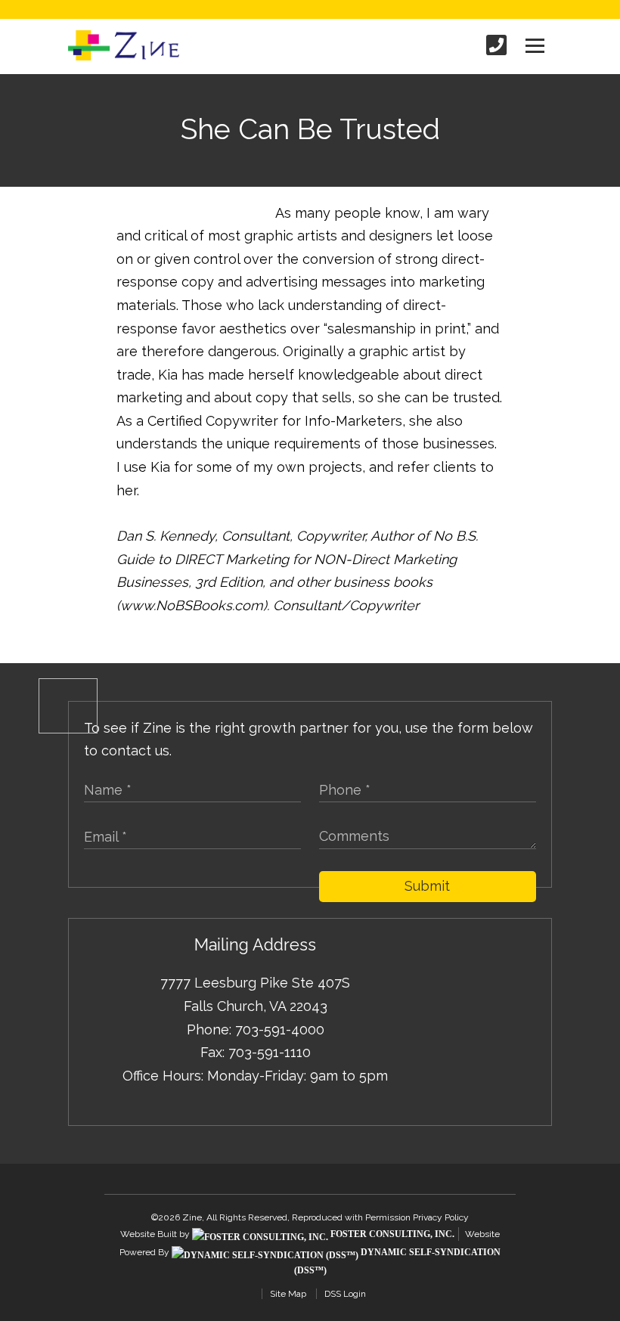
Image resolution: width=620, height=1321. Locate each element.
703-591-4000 (279, 1029)
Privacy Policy (441, 1217)
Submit (427, 886)
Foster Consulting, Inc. (391, 1234)
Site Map (288, 1293)
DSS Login (345, 1293)
